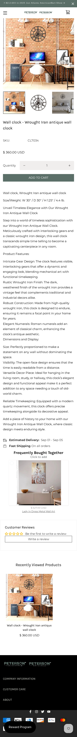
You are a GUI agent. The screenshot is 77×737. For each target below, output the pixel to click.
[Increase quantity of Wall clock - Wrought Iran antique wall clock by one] (69, 165)
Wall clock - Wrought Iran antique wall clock (29, 628)
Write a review (38, 539)
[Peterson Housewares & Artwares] (38, 13)
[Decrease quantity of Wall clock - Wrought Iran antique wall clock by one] (24, 165)
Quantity (9, 165)
